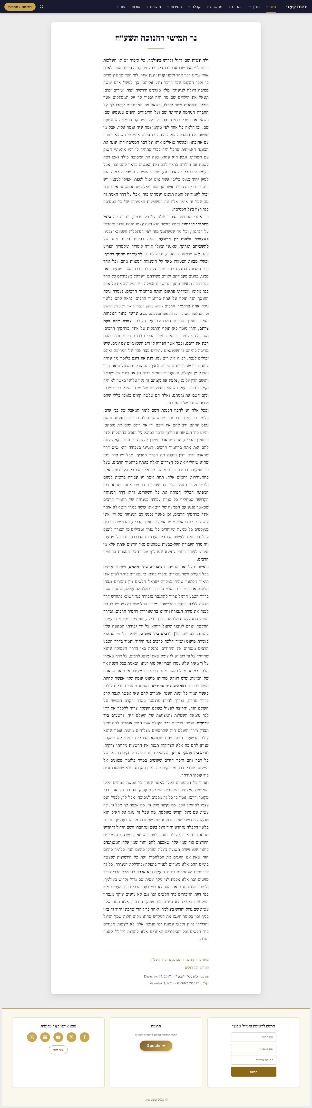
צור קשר (58, 1049)
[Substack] (45, 1037)
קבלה (196, 6)
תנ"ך (256, 6)
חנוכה (190, 960)
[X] (71, 1037)
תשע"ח (155, 960)
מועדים (155, 6)
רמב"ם (237, 6)
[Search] (42, 6)
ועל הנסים (191, 967)
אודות (136, 6)
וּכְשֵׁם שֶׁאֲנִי (297, 6)
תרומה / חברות (20, 6)
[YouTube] (58, 1037)
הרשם (253, 1071)
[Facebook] (84, 1037)
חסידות (176, 6)
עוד (122, 6)
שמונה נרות (172, 960)
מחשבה (216, 6)
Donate (153, 1045)
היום (272, 6)
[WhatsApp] (32, 1037)
